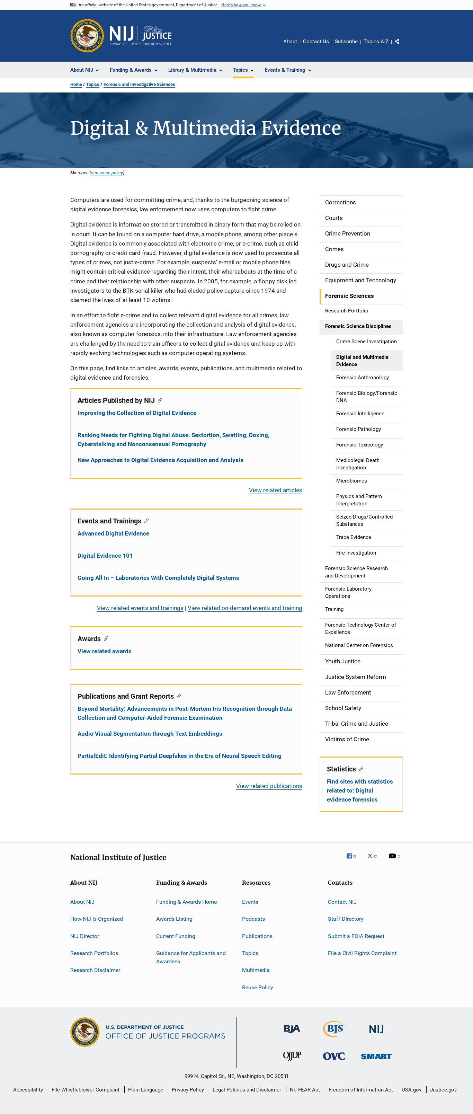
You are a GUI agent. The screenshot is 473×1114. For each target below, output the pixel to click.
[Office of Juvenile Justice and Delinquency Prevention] (292, 1062)
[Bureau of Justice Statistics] (334, 1038)
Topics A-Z (376, 41)
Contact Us (316, 41)
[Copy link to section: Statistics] (359, 768)
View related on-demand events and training (245, 607)
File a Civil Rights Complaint (362, 953)
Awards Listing (174, 919)
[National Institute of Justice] (376, 1034)
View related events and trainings (140, 607)
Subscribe (346, 41)
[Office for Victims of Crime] (334, 1061)
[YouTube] (395, 860)
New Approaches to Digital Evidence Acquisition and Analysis (160, 460)
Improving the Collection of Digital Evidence (137, 412)
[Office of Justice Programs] (87, 36)
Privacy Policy (188, 1090)
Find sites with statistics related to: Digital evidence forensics (360, 790)
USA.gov (411, 1090)
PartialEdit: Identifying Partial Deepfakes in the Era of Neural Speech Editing (180, 755)
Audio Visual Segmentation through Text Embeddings (150, 733)
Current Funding (175, 936)
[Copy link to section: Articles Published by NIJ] (158, 399)
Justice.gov (443, 1090)
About (290, 41)
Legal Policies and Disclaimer (247, 1090)
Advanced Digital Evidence (113, 533)
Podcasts (253, 919)
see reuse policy (107, 172)
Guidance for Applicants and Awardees (191, 957)
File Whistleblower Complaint (85, 1090)
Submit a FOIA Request (356, 936)
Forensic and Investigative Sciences (139, 84)
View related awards (105, 651)
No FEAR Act (305, 1090)
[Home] (140, 35)
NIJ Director (84, 936)
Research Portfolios (94, 953)
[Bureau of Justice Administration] (292, 1034)
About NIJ (82, 902)
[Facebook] (354, 860)
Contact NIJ (342, 902)
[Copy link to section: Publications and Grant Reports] (177, 695)
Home (76, 84)
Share (402, 46)
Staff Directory (346, 919)
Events (250, 902)
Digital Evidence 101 (105, 555)
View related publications (269, 786)
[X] (375, 860)
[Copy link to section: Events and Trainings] (145, 520)
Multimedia (256, 970)
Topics (92, 84)
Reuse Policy (257, 987)
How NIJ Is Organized (96, 919)
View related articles (275, 490)
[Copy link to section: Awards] (104, 638)
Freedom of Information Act (361, 1090)
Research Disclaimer (95, 970)
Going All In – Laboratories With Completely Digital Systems (158, 577)
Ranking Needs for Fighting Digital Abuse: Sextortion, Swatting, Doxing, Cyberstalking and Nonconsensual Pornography (173, 440)
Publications (257, 936)
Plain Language (145, 1090)
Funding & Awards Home (186, 902)
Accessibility (28, 1090)
